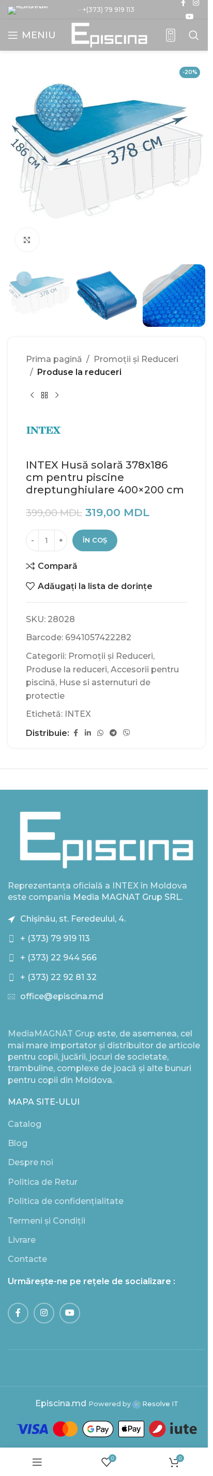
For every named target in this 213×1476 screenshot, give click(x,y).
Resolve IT (159, 1404)
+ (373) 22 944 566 (58, 957)
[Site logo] (109, 34)
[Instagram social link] (44, 1313)
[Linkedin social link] (88, 733)
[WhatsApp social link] (100, 733)
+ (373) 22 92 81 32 (58, 977)
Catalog (24, 1124)
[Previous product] (32, 395)
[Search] (194, 35)
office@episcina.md (61, 996)
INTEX (78, 714)
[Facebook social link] (75, 733)
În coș (95, 540)
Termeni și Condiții (46, 1221)
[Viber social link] (126, 733)
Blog (17, 1143)
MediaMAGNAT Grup (51, 1033)
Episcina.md (60, 1403)
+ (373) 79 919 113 (55, 938)
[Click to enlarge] (27, 239)
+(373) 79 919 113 (108, 9)
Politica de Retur (43, 1182)
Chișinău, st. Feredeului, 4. (73, 919)
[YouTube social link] (189, 17)
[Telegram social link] (113, 733)
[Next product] (57, 395)
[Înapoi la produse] (44, 395)
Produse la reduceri (79, 372)
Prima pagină (54, 359)
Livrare (22, 1240)
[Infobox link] (170, 35)
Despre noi (30, 1162)
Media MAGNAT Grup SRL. (127, 897)
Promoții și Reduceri (136, 359)
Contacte (27, 1259)
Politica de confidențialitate (66, 1201)
